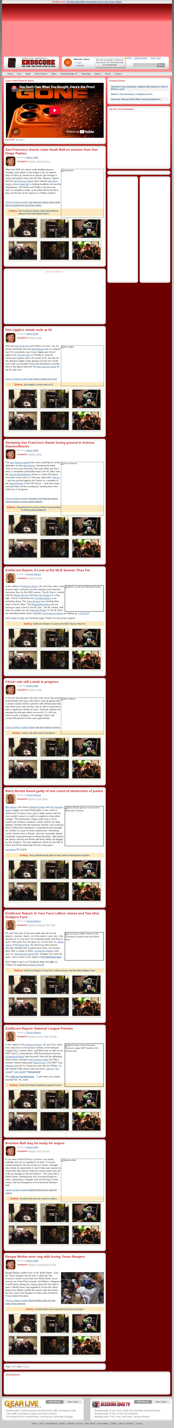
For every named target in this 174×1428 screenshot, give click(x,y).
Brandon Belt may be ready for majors (35, 1143)
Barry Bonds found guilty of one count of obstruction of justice (54, 791)
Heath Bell (24, 184)
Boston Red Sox (21, 595)
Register (80, 65)
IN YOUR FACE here (51, 957)
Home (10, 74)
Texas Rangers (16, 483)
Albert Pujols (39, 1063)
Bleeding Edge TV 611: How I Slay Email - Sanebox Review (122, 1417)
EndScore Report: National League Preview (39, 1028)
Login (79, 62)
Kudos (40, 1036)
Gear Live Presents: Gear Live (23, 1404)
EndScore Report (30, 586)
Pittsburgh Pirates (37, 807)
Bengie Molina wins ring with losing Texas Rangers (45, 1256)
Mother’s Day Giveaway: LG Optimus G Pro (131, 94)
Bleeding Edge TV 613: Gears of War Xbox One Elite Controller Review (127, 1410)
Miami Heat (24, 945)
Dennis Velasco (34, 574)
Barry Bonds (11, 807)
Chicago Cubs (23, 355)
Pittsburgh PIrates (38, 610)
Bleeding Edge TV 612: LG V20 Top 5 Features (116, 1414)
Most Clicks (73, 1402)
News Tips (156, 58)
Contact (118, 74)
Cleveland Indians (42, 598)
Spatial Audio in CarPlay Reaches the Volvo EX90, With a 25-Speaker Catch (41, 1410)
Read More (10, 850)
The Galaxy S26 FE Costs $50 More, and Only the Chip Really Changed (39, 1417)
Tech (19, 74)
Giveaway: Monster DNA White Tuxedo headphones (136, 99)
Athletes (32, 161)
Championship (44, 1264)
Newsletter (142, 58)
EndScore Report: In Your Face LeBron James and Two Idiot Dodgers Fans (59, 970)
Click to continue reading (31, 379)
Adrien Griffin (32, 157)
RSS (129, 58)
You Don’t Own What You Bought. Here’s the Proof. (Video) (94, 2)
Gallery (97, 74)
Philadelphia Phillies (40, 604)
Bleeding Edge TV (68, 74)
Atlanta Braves (38, 349)
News (45, 799)
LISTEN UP (83, 613)
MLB (39, 161)
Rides (54, 74)
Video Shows (90, 1424)
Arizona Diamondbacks (20, 474)
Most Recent (54, 1402)
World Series (29, 465)
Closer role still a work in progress (32, 682)
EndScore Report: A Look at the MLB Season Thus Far (47, 570)
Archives (129, 1424)
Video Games (40, 74)
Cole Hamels (20, 1072)
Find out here (34, 1072)
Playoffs (53, 1036)
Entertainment (51, 1424)
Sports (62, 1424)
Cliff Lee (56, 477)
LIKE (22, 618)
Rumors (46, 161)
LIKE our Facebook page (22, 1077)
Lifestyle (70, 1424)
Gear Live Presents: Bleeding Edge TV (111, 1404)
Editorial (32, 578)
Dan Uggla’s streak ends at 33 (28, 330)
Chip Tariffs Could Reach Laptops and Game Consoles (31, 1414)
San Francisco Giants (23, 181)
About (108, 74)
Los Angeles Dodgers (44, 951)
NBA (53, 925)
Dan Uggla (20, 346)
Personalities (103, 1424)
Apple (28, 74)
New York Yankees (42, 595)
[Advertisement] (87, 30)
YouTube (19, 140)
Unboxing (85, 74)
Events (79, 1424)
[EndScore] (31, 62)
